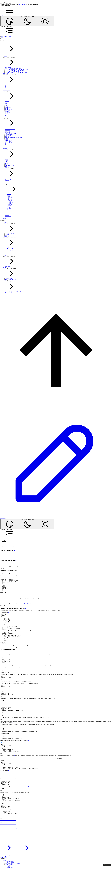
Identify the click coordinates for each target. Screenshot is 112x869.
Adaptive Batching (8, 128)
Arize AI (6, 160)
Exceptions (7, 215)
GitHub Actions (8, 135)
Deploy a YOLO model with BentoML (12, 71)
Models (6, 84)
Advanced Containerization (10, 129)
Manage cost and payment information (12, 252)
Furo (5, 856)
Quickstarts (5, 56)
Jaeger (20, 547)
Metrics (6, 139)
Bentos (6, 87)
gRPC (3, 760)
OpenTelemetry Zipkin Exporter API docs (8, 820)
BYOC (6, 235)
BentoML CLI (7, 212)
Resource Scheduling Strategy (10, 133)
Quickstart (7, 234)
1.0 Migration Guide (9, 146)
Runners (6, 86)
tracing (11, 545)
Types (6, 217)
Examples (4, 218)
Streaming (7, 144)
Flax (8, 198)
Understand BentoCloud (9, 233)
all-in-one (8, 577)
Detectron (9, 211)
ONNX (6, 106)
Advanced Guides (6, 116)
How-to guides (5, 236)
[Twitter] (4, 857)
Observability (7, 266)
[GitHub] (1, 857)
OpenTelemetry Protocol (6, 572)
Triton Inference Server (9, 165)
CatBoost (7, 101)
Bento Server (7, 131)
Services (6, 85)
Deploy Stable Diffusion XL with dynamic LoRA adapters (16, 72)
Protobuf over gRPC (6, 733)
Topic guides (5, 255)
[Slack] (6, 857)
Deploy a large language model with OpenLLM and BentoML (16, 69)
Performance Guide (8, 140)
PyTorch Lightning (8, 109)
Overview (4, 42)
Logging (6, 138)
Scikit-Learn (7, 110)
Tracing (6, 145)
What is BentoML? (8, 53)
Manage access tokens (9, 249)
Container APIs (8, 216)
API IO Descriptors (8, 180)
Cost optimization (8, 278)
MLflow (6, 163)
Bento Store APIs (8, 179)
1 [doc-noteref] (28, 704)
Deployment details (8, 292)
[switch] (7, 222)
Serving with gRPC (8, 141)
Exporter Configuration (9, 864)
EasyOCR (7, 111)
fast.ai (6, 103)
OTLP (24, 547)
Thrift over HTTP (5, 726)
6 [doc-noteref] (28, 786)
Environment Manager (9, 134)
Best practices (5, 267)
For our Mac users (5, 592)
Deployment (7, 88)
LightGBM (7, 105)
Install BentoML (8, 67)
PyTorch (6, 108)
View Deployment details (9, 248)
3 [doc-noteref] (28, 740)
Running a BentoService (9, 862)
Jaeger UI (26, 603)
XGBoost (7, 114)
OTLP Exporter (10, 867)
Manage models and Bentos (10, 250)
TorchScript (9, 200)
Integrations (5, 148)
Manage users (7, 251)
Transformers (7, 113)
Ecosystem (7, 54)
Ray (6, 166)
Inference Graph (8, 136)
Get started (5, 222)
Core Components (8, 178)
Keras (6, 104)
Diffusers (7, 102)
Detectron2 (7, 115)
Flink (6, 161)
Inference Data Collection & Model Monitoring (14, 137)
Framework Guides (6, 90)
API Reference (5, 167)
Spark (6, 164)
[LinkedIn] (2, 857)
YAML (22, 598)
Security (6, 143)
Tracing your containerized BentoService (12, 863)
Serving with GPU (8, 142)
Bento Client (7, 130)
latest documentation (22, 4)
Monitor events (8, 253)
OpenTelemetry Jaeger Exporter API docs (8, 824)
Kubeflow (7, 162)
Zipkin (17, 547)
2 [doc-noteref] (12, 722)
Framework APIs (8, 183)
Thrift (3, 742)
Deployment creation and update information (13, 291)
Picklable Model (8, 107)
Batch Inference (8, 214)
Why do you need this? (9, 861)
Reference (5, 280)
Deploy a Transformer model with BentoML (13, 68)
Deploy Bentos (8, 247)
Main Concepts (5, 73)
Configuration (7, 132)
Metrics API (7, 181)
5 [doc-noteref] (14, 755)
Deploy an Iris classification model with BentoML (14, 70)
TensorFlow (7, 112)
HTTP (3, 788)
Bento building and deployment (11, 279)
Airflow (6, 159)
